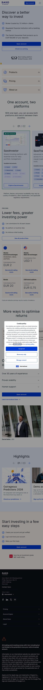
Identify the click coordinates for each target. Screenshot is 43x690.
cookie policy (17, 344)
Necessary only (21, 354)
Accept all (21, 348)
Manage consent (21, 360)
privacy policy (30, 344)
